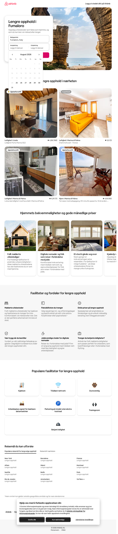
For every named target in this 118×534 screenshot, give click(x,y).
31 (12, 87)
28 (30, 83)
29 (35, 83)
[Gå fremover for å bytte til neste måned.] (39, 54)
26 (21, 83)
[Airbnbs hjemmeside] (10, 3)
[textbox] (18, 48)
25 (17, 83)
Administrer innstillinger (84, 520)
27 (26, 83)
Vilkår (63, 530)
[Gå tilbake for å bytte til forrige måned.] (12, 54)
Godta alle (32, 520)
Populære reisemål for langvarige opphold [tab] (20, 451)
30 (39, 83)
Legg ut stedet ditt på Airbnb (97, 3)
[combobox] (28, 39)
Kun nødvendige (58, 520)
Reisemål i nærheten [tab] (47, 451)
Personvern (55, 530)
